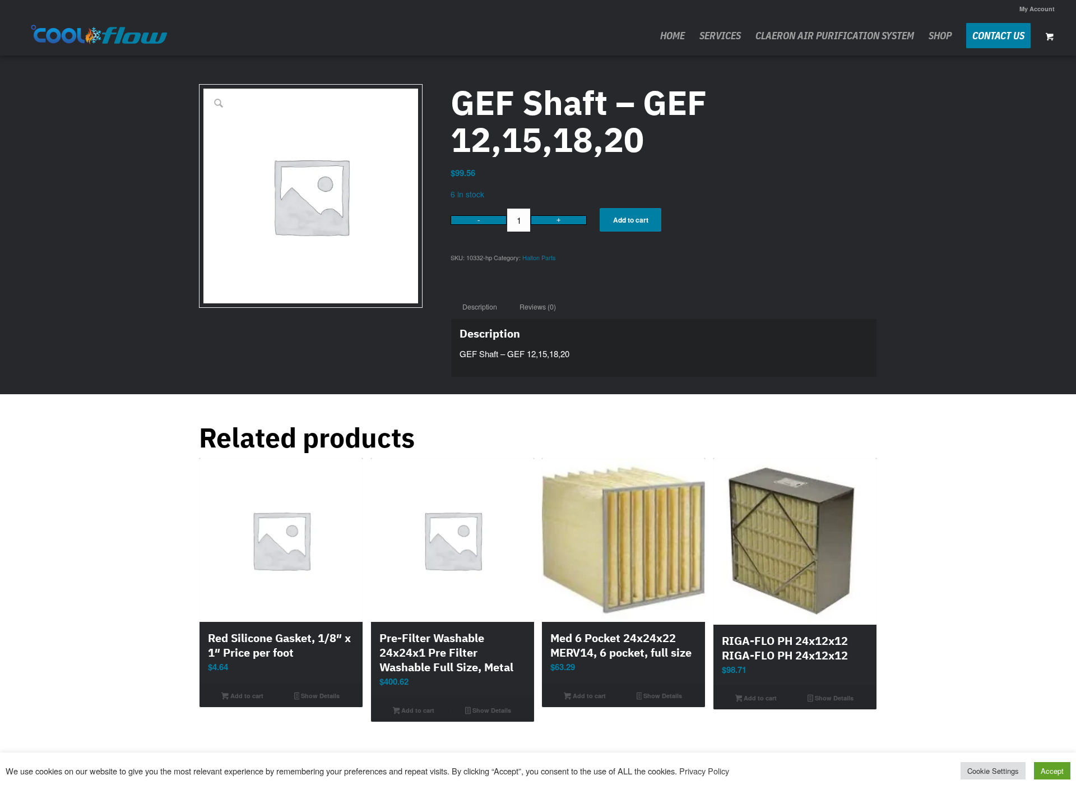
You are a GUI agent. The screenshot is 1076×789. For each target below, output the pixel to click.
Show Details (319, 695)
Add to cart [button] (246, 695)
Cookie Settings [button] (993, 770)
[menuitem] (1034, 9)
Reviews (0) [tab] (538, 307)
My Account (1037, 8)
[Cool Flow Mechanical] (99, 36)
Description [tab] (479, 307)
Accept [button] (1052, 770)
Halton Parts (539, 257)
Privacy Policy (704, 771)
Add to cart (630, 220)
